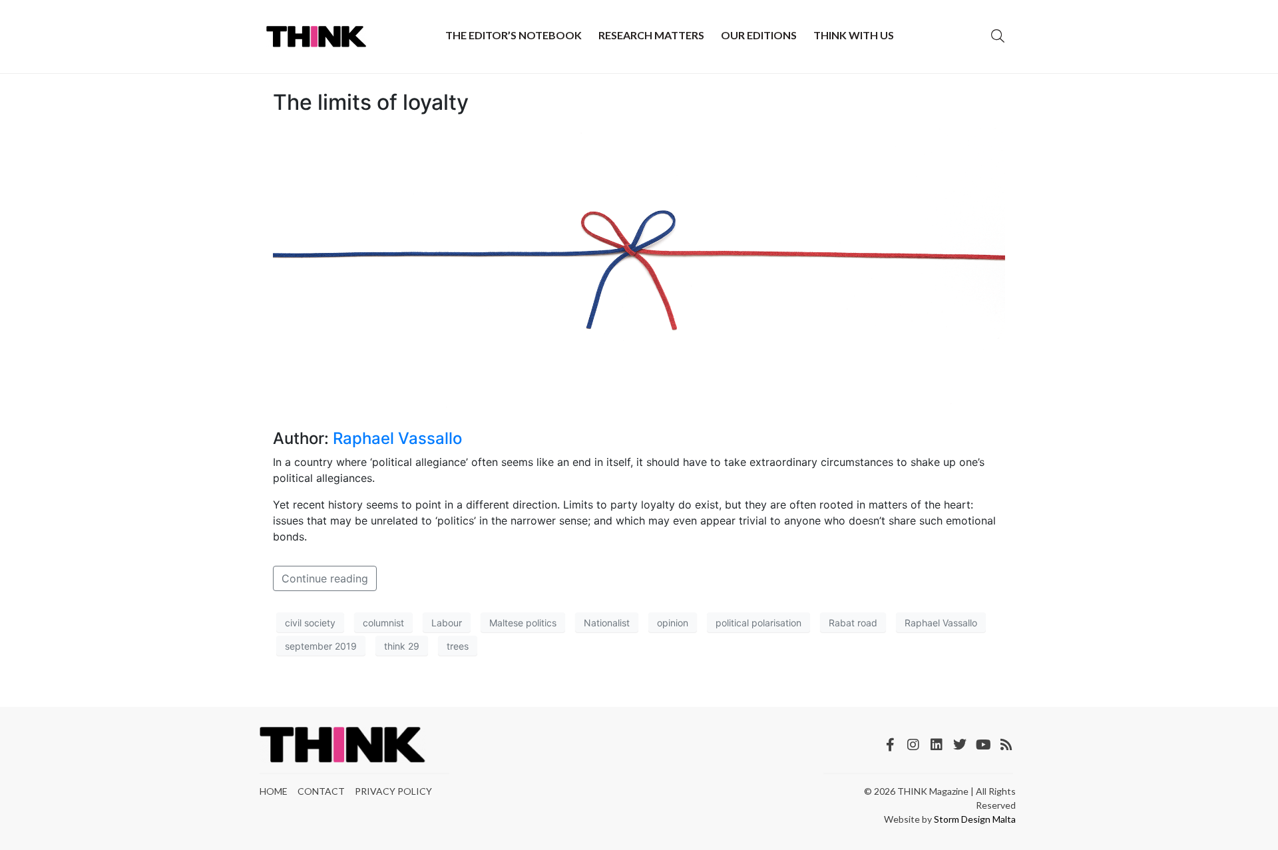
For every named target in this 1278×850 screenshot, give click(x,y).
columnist (383, 622)
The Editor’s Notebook (513, 35)
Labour (446, 622)
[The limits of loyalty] (639, 271)
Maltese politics (522, 622)
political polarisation (758, 622)
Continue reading (325, 578)
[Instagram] (913, 744)
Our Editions (759, 35)
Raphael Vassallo (397, 438)
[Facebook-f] (890, 744)
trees (458, 646)
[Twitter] (959, 744)
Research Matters (651, 35)
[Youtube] (983, 744)
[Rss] (1006, 744)
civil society (310, 622)
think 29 (401, 646)
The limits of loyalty (371, 102)
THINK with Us (853, 35)
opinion (672, 622)
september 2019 (321, 646)
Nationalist (607, 622)
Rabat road (853, 622)
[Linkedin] (936, 744)
